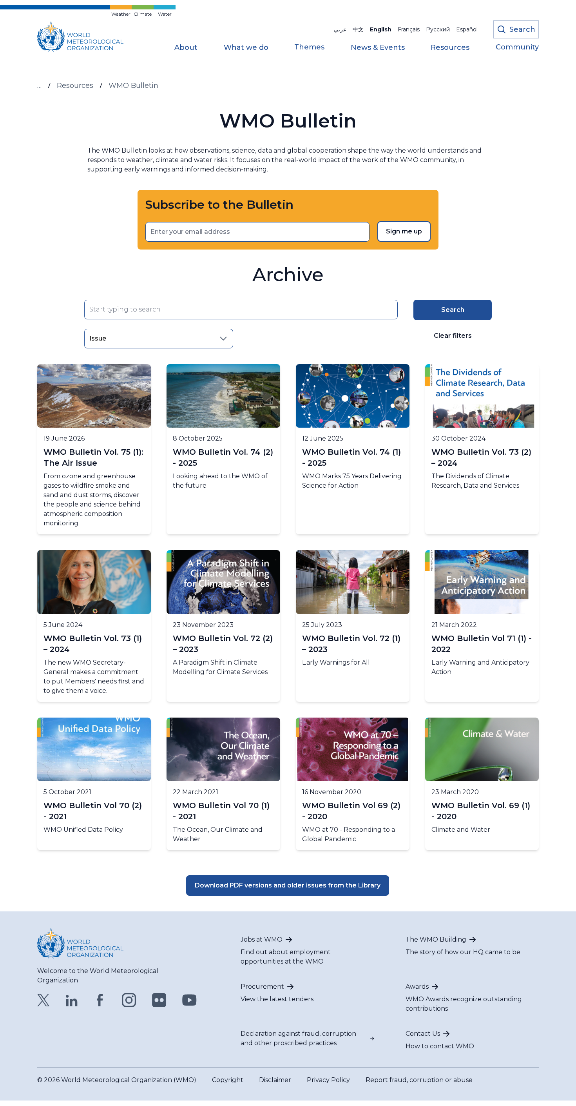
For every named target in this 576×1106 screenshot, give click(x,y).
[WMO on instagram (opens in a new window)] (129, 1000)
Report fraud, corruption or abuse (419, 1080)
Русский (438, 29)
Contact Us (423, 1033)
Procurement (262, 986)
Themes (309, 47)
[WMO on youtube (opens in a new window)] (189, 1000)
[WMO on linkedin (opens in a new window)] (71, 1000)
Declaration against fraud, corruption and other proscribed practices (298, 1038)
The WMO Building (436, 939)
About (185, 48)
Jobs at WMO (262, 939)
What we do (246, 48)
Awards (417, 986)
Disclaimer (275, 1080)
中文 (358, 29)
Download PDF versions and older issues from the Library (287, 885)
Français (409, 29)
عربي (340, 29)
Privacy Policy (328, 1080)
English (380, 29)
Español (467, 29)
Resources (450, 48)
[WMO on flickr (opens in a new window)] (159, 1000)
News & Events (378, 48)
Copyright (227, 1080)
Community (517, 47)
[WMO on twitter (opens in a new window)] (43, 1000)
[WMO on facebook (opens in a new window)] (100, 1000)
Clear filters (453, 335)
